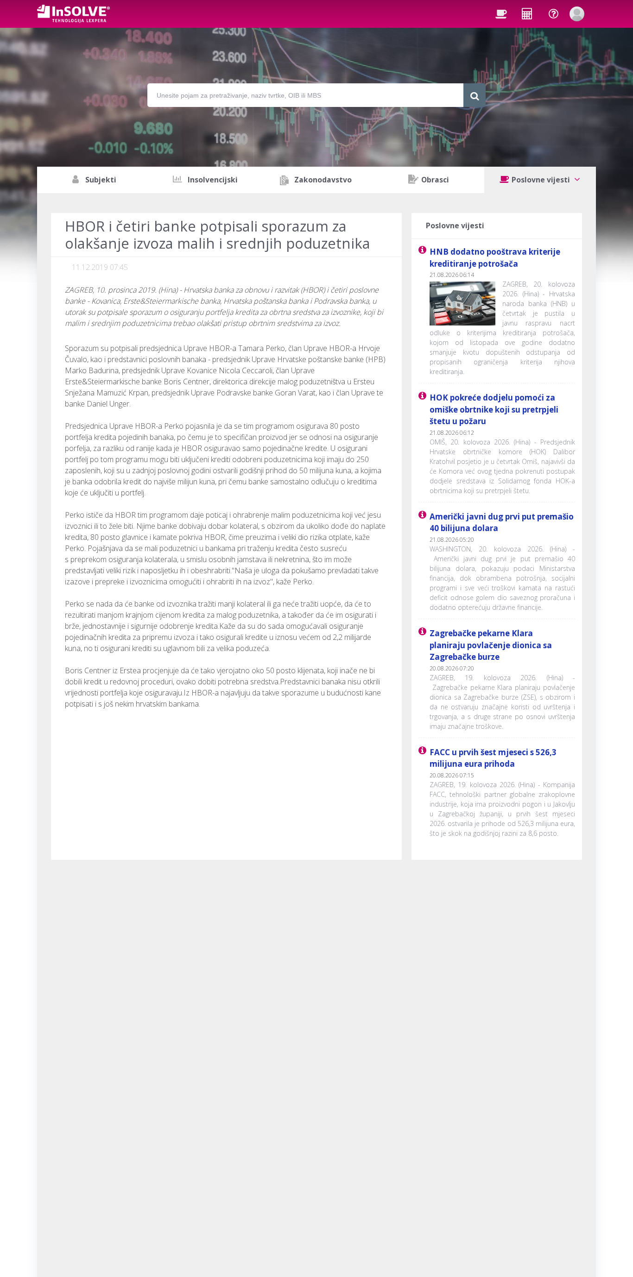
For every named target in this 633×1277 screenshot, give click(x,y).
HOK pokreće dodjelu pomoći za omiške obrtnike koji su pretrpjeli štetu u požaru (494, 409)
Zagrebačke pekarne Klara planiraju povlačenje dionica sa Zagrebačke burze (491, 645)
